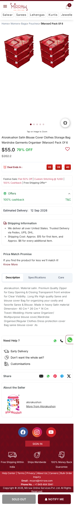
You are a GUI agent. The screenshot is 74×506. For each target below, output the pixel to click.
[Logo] (19, 7)
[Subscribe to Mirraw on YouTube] (51, 432)
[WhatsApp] (55, 340)
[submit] (67, 148)
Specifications (37, 277)
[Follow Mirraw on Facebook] (23, 432)
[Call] (61, 340)
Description (13, 277)
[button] (30, 124)
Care (61, 277)
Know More (10, 264)
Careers (53, 473)
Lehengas (37, 14)
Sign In (37, 443)
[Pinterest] (55, 376)
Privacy (30, 473)
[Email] (41, 376)
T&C (68, 199)
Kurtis (53, 14)
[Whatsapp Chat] (69, 339)
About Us (42, 473)
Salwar (8, 14)
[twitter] (69, 376)
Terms (20, 473)
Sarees (21, 14)
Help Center (8, 473)
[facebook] (62, 376)
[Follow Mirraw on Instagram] (37, 432)
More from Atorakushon (40, 406)
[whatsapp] (48, 376)
